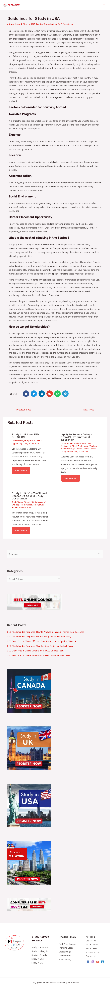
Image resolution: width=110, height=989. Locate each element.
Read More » (21, 470)
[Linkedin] (102, 962)
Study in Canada (39, 954)
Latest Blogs (65, 951)
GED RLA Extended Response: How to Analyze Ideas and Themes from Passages (45, 631)
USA (37, 443)
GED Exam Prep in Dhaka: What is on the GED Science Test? (35, 650)
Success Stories (93, 952)
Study (36, 504)
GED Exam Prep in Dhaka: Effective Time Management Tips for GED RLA (41, 641)
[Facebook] (88, 962)
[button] (26, 393)
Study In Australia (40, 947)
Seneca (78, 448)
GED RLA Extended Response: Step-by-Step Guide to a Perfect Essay (40, 645)
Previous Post (22, 409)
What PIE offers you (80, 446)
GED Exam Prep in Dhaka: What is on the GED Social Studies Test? (38, 655)
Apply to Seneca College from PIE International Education (76, 437)
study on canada (81, 451)
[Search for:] (55, 553)
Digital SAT (91, 940)
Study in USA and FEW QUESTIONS (25, 436)
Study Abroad (15, 23)
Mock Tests (91, 948)
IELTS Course (92, 944)
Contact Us (91, 956)
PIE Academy (65, 959)
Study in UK (23, 507)
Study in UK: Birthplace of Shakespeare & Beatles (29, 503)
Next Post (90, 409)
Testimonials (65, 955)
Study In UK (37, 962)
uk (30, 507)
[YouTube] (98, 962)
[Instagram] (93, 962)
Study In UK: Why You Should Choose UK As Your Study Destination (29, 496)
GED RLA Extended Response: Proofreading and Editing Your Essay (39, 636)
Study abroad (67, 451)
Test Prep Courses (67, 943)
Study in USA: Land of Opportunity (39, 23)
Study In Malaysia (40, 951)
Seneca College (89, 448)
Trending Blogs (66, 947)
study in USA (29, 443)
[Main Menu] (104, 5)
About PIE (90, 936)
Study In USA (38, 958)
